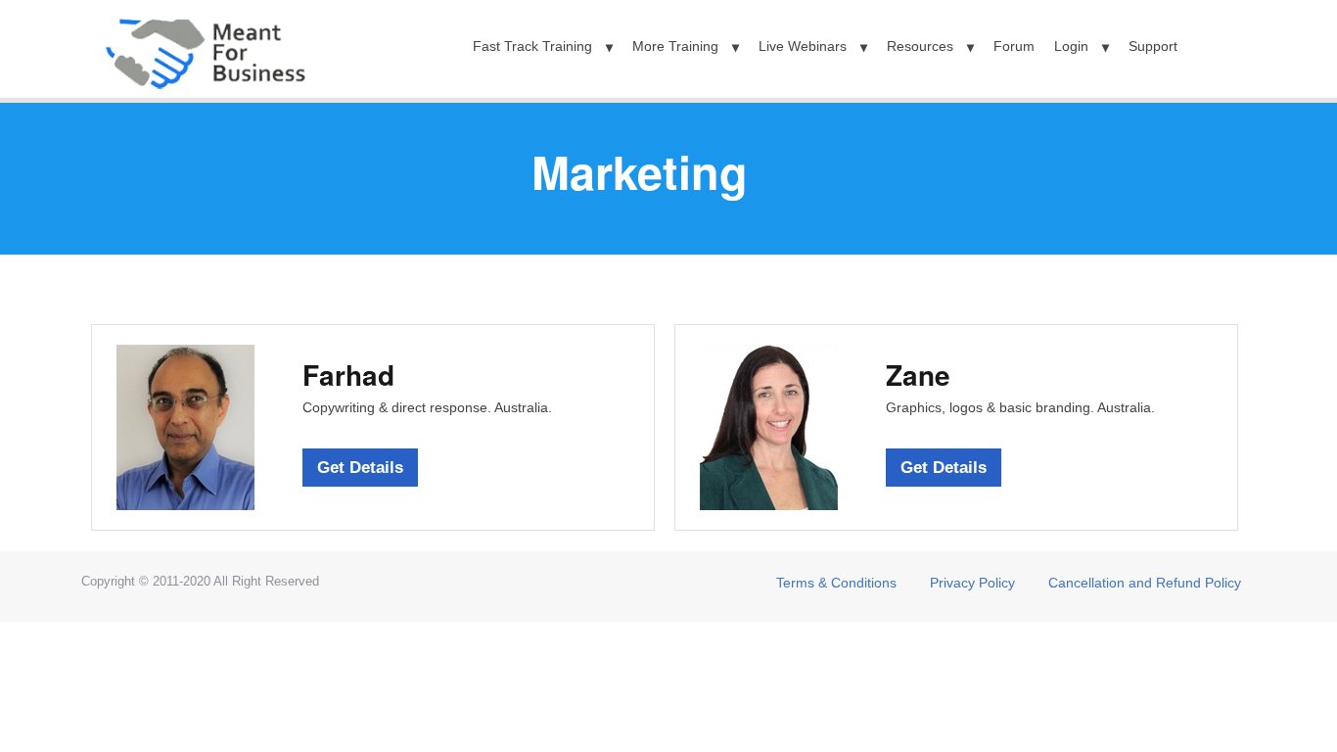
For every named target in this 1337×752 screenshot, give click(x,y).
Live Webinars (803, 46)
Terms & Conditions (836, 582)
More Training (675, 46)
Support (1153, 46)
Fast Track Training (532, 46)
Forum (1014, 46)
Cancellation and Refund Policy (1144, 582)
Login (1071, 46)
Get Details (360, 467)
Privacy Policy (972, 582)
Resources (920, 46)
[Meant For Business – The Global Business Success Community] (203, 46)
